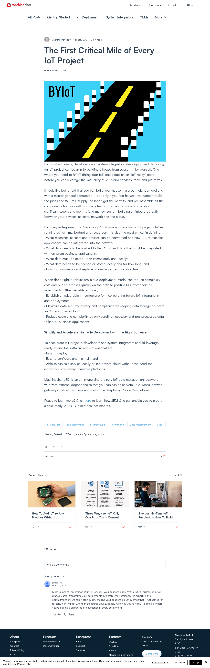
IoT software (53, 424)
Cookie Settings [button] (160, 662)
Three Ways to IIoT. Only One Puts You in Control (102, 515)
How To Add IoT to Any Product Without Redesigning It (48, 515)
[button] (136, 5)
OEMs (144, 17)
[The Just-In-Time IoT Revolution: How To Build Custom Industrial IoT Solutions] (158, 494)
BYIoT (160, 424)
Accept (195, 662)
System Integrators (119, 17)
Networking (117, 424)
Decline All (179, 662)
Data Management (140, 424)
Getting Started (58, 17)
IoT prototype (97, 424)
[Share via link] (61, 446)
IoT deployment (75, 424)
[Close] (206, 662)
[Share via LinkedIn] (53, 446)
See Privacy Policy (22, 664)
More (158, 17)
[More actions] (164, 40)
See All (178, 474)
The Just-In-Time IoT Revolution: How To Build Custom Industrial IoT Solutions (155, 515)
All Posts (34, 17)
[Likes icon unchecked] (54, 614)
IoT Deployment (87, 17)
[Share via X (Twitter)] (45, 446)
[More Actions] (164, 584)
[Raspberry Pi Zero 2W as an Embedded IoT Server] (51, 494)
